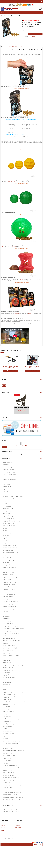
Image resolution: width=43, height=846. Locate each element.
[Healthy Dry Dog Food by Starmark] (21, 72)
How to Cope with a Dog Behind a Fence (9, 575)
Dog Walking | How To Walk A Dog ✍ (9, 775)
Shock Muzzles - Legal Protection (8, 625)
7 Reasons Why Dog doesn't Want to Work (10, 479)
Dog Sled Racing (5, 540)
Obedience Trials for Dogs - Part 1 (8, 711)
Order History (17, 823)
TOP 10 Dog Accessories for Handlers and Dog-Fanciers (12, 792)
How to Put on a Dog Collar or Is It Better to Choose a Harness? (13, 750)
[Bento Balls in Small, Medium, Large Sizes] (21, 296)
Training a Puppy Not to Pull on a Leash (9, 636)
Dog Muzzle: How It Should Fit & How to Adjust (11, 680)
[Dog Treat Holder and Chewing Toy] (21, 262)
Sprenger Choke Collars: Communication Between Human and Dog (14, 628)
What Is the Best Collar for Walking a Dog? (10, 647)
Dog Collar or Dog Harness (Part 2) (8, 670)
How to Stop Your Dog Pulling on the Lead (10, 582)
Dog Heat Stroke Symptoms (7, 679)
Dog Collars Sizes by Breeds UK (8, 748)
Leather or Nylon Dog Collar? (8, 596)
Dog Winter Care (5, 689)
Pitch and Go (5, 608)
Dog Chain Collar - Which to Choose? (9, 516)
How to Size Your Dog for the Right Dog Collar (10, 809)
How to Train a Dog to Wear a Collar (9, 584)
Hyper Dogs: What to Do (7, 706)
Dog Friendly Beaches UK (7, 763)
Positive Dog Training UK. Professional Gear (10, 795)
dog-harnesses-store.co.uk (12, 842)
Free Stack (4, 736)
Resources (4, 476)
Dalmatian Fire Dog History (7, 513)
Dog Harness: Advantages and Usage (9, 755)
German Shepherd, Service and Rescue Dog (10, 560)
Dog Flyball (5, 526)
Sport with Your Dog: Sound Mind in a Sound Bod (11, 626)
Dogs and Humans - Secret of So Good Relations (11, 777)
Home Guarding (5, 756)
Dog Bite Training (6, 515)
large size (14, 246)
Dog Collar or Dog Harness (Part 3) (8, 672)
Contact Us (2, 832)
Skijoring (4, 477)
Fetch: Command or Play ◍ (7, 787)
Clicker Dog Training (6, 669)
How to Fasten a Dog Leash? (7, 697)
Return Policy (3, 827)
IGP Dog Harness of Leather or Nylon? (9, 594)
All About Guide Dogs (6, 660)
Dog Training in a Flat (6, 684)
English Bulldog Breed (6, 555)
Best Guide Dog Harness (7, 489)
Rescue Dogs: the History (7, 613)
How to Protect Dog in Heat (7, 699)
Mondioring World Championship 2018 (9, 472)
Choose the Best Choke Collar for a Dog (9, 509)
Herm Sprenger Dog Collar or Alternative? (10, 567)
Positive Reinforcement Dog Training (9, 713)
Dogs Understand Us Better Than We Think (10, 765)
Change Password (18, 825)
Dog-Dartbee (5, 548)
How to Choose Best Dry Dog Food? (9, 694)
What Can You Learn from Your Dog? (9, 645)
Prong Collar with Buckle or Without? (9, 609)
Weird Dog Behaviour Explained (8, 724)
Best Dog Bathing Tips (6, 663)
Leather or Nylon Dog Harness (8, 597)
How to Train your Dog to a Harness (9, 589)
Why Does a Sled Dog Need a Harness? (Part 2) (11, 657)
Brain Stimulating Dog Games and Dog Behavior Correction (13, 496)
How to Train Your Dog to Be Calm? (9, 704)
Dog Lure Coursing (6, 535)
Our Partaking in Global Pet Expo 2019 (9, 474)
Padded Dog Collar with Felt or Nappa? (9, 606)
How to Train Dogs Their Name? (8, 587)
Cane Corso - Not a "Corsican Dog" (8, 499)
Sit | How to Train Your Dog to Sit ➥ (9, 780)
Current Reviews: (25, 36)
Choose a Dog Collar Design (7, 504)
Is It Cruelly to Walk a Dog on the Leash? (9, 707)
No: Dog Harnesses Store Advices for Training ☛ (11, 790)
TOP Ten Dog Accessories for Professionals (10, 794)
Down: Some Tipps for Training (8, 782)
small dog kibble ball (7, 180)
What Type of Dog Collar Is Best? (8, 650)
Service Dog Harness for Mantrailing (9, 623)
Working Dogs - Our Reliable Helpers (9, 658)
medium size (3, 246)
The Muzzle (5, 728)
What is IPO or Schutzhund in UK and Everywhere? (11, 741)
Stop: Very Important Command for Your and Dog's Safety (12, 785)
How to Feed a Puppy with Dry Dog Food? (10, 577)
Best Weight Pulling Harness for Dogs (9, 493)
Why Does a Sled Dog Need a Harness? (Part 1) (11, 655)
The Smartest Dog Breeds (7, 721)
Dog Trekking (5, 543)
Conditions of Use (4, 828)
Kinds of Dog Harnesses (7, 760)
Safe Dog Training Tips (6, 616)
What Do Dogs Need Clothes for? (8, 733)
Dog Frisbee (5, 530)
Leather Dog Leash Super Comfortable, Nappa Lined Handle (10, 367)
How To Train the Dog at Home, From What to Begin (11, 799)
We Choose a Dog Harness (7, 731)
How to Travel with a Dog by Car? (8, 591)
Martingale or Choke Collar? (7, 599)
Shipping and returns (12, 46)
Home (1, 15)
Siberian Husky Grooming (7, 716)
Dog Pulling (5, 537)
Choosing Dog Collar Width (7, 511)
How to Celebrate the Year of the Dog (9, 469)
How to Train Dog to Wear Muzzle (8, 586)
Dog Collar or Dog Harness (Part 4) (8, 674)
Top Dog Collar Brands (6, 635)
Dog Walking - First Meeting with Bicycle (9, 545)
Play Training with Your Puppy (8, 773)
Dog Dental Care (5, 675)
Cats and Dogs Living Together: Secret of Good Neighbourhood (13, 665)
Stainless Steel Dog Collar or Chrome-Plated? (10, 630)
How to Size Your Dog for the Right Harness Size (11, 807)
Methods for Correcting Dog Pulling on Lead (10, 601)
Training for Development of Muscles (9, 638)
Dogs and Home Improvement (8, 550)
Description (3, 46)
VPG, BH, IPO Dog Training (7, 641)
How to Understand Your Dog (8, 592)
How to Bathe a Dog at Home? (8, 691)
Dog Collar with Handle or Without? (9, 523)
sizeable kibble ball (11, 181)
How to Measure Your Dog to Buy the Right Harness (11, 758)
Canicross (4, 501)
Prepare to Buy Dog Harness (7, 753)
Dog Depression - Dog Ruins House (9, 677)
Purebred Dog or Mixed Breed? (8, 714)
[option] (21, 404)
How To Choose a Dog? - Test (8, 570)
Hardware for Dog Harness (7, 565)
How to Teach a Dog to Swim (7, 702)
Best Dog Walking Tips (6, 487)
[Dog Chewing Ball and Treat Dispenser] (21, 228)
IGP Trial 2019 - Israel (6, 471)
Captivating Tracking (6, 751)
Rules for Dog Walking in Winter (8, 772)
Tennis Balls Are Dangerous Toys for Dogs (10, 768)
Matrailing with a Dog (6, 801)
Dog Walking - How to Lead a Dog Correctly (10, 547)
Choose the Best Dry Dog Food (8, 667)
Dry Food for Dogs (6, 729)
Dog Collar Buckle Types (7, 520)
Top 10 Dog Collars (6, 723)
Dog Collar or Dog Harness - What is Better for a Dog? (12, 521)
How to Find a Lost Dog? (7, 579)
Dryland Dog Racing (6, 553)
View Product (11, 370)
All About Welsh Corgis (7, 662)
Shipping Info (3, 823)
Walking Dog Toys (5, 15)
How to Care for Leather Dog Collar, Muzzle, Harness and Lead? (13, 692)
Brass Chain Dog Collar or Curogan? (9, 498)
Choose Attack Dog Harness (7, 506)
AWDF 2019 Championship (7, 462)
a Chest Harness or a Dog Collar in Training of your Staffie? (13, 767)
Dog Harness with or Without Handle (9, 531)
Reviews (20, 46)
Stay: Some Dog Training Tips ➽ (8, 784)
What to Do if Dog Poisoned (7, 726)
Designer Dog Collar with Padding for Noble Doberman (32, 367)
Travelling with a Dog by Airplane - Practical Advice (11, 640)
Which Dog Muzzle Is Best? (7, 652)
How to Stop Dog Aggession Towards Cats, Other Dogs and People (14, 701)
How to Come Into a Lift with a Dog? (9, 696)
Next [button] (41, 404)
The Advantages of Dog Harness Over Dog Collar (11, 719)
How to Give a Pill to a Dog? (7, 581)
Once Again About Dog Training (8, 604)
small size (33, 245)
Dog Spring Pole (5, 542)
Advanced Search (5, 387)
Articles (4, 460)
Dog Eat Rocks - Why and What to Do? (9, 525)
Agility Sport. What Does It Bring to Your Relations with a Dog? (13, 797)
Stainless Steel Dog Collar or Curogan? (9, 631)
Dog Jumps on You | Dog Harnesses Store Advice (11, 740)
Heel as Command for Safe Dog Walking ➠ (10, 778)
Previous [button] (2, 404)
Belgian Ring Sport (6, 482)
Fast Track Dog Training (7, 557)
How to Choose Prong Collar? (8, 574)
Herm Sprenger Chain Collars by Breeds (9, 467)
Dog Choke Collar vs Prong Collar (8, 518)
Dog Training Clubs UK (6, 465)
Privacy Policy (3, 825)
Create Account (18, 827)
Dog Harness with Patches (7, 533)
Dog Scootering (5, 538)
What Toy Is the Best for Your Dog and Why (10, 648)
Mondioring (5, 603)
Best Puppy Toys (5, 491)
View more (4, 447)
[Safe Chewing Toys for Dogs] (21, 197)
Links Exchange (5, 738)
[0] (40, 9)
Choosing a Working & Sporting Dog (9, 734)
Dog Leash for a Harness (7, 745)
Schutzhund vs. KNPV (6, 618)
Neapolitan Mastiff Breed (7, 709)
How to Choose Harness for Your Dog (9, 762)
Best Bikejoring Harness (7, 484)
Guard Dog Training (6, 562)
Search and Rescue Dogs (7, 621)
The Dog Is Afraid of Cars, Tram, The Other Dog (11, 633)
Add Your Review (32, 36)
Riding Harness (5, 614)
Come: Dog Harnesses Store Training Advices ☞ (11, 789)
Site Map (2, 830)
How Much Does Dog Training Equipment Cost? (11, 569)
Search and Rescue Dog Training (8, 619)
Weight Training (5, 643)
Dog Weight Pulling (6, 685)
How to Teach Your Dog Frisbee (8, 770)
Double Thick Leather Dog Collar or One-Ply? (10, 552)
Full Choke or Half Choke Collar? (8, 559)
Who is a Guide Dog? (6, 653)
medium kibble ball (31, 180)
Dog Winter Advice (6, 687)
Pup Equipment (5, 611)
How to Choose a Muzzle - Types (8, 572)
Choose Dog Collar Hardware (8, 508)
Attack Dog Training (6, 481)
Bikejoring (4, 494)
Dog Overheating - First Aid (7, 682)
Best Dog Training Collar (7, 486)
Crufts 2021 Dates (6, 464)
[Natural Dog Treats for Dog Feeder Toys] (21, 102)
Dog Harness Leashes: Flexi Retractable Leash (10, 743)
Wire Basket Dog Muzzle (7, 746)
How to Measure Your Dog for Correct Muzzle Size (11, 811)
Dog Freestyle (5, 528)
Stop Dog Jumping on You (7, 718)
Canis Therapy (5, 503)
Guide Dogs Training (6, 564)
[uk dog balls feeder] (21, 163)
